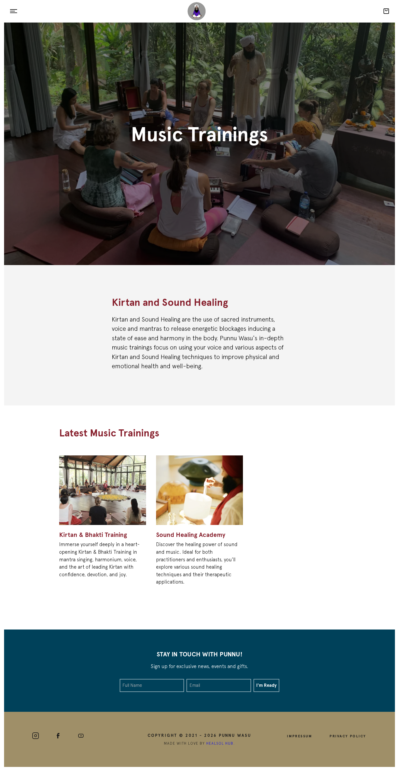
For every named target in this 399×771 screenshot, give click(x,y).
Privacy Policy (348, 736)
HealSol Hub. (220, 743)
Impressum (299, 736)
